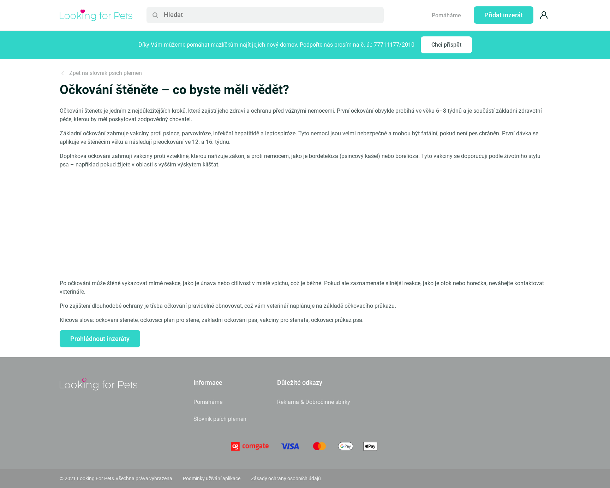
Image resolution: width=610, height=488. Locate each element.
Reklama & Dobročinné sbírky (313, 402)
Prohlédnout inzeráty (100, 338)
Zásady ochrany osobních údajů (286, 478)
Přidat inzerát (503, 15)
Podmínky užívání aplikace (211, 478)
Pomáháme (446, 15)
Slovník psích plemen (219, 419)
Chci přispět (446, 44)
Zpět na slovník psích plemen (105, 73)
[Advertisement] (305, 224)
